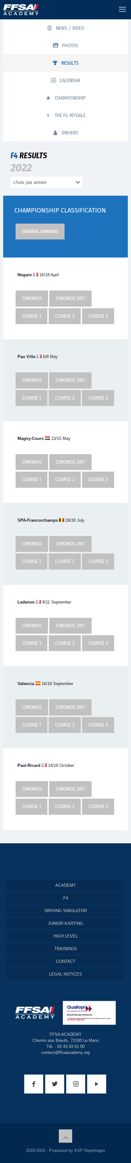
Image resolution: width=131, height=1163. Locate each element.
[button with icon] (33, 1084)
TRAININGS (65, 948)
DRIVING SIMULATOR (66, 910)
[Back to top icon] (65, 1136)
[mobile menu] (122, 9)
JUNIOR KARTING (65, 923)
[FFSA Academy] (19, 9)
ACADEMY (65, 885)
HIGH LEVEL (65, 936)
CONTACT (65, 961)
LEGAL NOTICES (65, 974)
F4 (65, 898)
